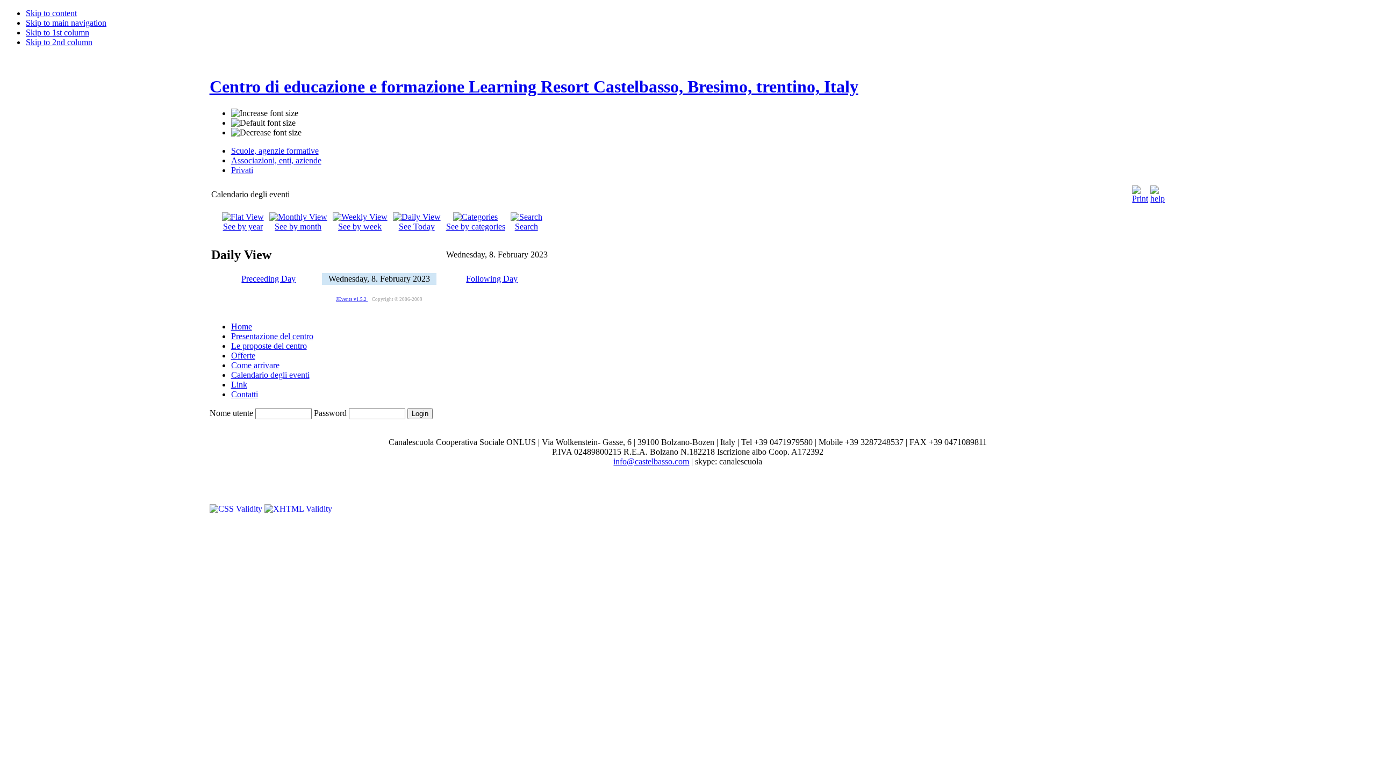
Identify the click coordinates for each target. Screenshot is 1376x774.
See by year (243, 226)
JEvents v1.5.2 (352, 299)
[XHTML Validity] (298, 508)
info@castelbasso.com (651, 461)
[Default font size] (263, 123)
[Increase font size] (264, 113)
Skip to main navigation (66, 22)
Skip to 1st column (57, 32)
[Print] (1140, 191)
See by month (298, 226)
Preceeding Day (268, 278)
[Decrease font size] (266, 133)
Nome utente (231, 413)
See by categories (475, 226)
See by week (360, 226)
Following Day (492, 278)
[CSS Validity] (237, 508)
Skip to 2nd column (59, 42)
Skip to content (51, 13)
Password (330, 413)
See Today (417, 226)
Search (526, 226)
